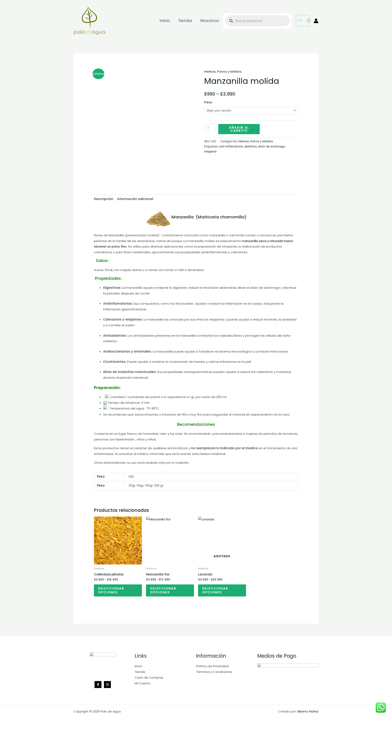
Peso (208, 102)
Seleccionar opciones (111, 590)
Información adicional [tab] (135, 199)
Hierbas (210, 71)
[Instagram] (107, 684)
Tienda (140, 672)
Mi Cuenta (142, 683)
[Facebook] (98, 684)
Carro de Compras (149, 677)
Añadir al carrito (239, 129)
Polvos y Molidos (229, 71)
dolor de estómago (271, 146)
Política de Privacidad (212, 666)
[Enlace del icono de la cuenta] (316, 20)
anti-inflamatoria (231, 146)
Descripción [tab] (103, 199)
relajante (210, 152)
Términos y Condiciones (214, 672)
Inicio (138, 666)
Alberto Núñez (307, 711)
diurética (250, 146)
